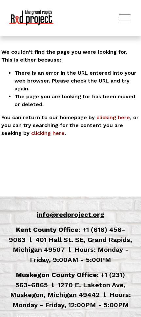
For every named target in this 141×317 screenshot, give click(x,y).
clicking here (113, 117)
